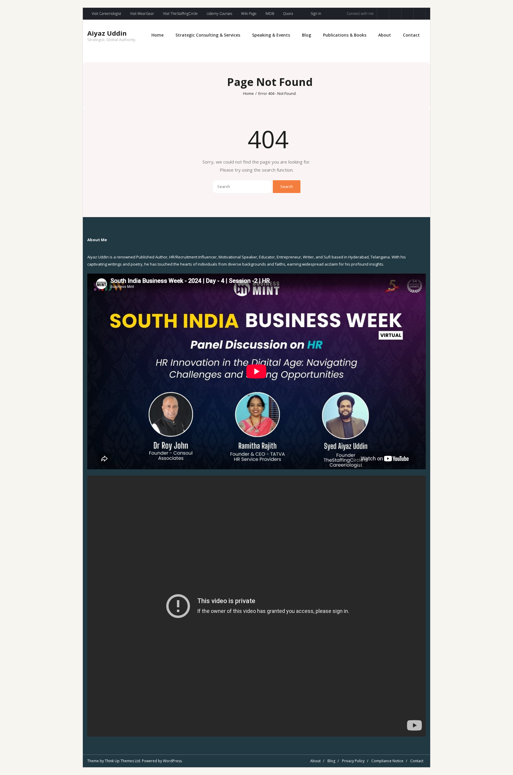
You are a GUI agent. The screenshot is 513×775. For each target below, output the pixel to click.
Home (248, 93)
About (315, 760)
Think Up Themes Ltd (122, 760)
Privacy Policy (353, 760)
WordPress (172, 760)
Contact (416, 760)
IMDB (269, 13)
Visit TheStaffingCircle (180, 13)
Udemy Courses (219, 13)
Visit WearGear (142, 13)
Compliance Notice (387, 760)
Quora (288, 13)
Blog (331, 760)
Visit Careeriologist (106, 13)
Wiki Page (248, 13)
